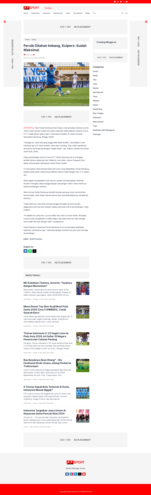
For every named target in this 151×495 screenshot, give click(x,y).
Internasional (57, 13)
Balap (88, 13)
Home (26, 13)
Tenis (95, 96)
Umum (68, 13)
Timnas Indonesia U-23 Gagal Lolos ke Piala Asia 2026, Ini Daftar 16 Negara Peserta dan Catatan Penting (46, 336)
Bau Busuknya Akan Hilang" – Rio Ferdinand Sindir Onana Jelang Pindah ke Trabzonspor (47, 363)
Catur (95, 84)
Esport (95, 105)
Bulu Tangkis (98, 113)
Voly (94, 13)
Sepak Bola (35, 13)
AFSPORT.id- (29, 128)
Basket (96, 88)
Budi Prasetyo (36, 239)
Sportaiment (78, 13)
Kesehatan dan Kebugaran (104, 130)
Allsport (96, 101)
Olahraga (96, 134)
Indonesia (46, 13)
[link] (115, 2)
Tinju (95, 126)
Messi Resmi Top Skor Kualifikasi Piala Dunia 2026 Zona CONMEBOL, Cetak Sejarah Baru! (46, 309)
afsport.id (75, 491)
